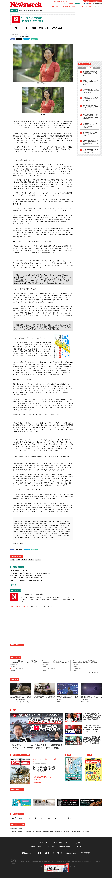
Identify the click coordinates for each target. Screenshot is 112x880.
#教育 (25, 10)
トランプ (13, 818)
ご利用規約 (32, 846)
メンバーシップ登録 (52, 842)
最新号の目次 (37, 782)
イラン (41, 818)
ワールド (47, 6)
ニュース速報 (85, 3)
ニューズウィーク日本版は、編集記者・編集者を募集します (26, 577)
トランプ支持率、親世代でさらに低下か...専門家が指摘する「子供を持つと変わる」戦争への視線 (91, 142)
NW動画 (48, 818)
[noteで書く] (34, 39)
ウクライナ (28, 818)
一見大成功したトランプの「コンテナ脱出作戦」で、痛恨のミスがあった (90, 99)
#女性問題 (30, 10)
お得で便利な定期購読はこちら (42, 777)
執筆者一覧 (77, 3)
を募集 (87, 831)
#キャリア (43, 10)
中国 (35, 818)
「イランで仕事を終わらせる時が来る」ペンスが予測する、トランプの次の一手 (90, 151)
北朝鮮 (20, 818)
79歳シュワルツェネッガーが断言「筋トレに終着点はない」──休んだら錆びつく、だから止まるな (90, 82)
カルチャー (74, 6)
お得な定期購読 (96, 1)
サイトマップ (79, 846)
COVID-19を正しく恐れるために (18, 570)
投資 (69, 818)
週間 (96, 68)
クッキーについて (41, 846)
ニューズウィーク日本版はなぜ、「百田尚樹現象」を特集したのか (27, 580)
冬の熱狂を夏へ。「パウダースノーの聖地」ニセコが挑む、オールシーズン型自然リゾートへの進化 (90, 125)
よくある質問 (77, 842)
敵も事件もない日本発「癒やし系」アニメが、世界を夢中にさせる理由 (90, 134)
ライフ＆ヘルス (83, 6)
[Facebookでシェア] (12, 39)
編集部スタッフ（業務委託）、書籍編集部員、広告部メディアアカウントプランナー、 (49, 831)
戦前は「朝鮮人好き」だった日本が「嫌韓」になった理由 (25, 575)
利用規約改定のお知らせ (16, 828)
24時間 (89, 68)
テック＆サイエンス (65, 6)
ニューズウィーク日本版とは (38, 842)
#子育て (21, 10)
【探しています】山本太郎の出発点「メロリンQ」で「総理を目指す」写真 (30, 573)
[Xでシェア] (19, 39)
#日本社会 (36, 10)
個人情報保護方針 (52, 846)
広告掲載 (61, 842)
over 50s (62, 818)
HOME (12, 606)
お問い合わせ (68, 842)
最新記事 (71, 3)
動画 (90, 3)
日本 (57, 6)
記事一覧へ (14, 585)
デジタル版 (37, 779)
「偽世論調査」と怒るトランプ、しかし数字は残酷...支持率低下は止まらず (91, 91)
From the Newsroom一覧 (22, 606)
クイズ (55, 818)
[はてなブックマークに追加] (26, 39)
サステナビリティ (98, 6)
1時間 (82, 68)
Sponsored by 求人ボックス (95, 672)
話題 (90, 6)
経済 (53, 6)
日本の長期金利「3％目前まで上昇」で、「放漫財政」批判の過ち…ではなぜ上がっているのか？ (90, 107)
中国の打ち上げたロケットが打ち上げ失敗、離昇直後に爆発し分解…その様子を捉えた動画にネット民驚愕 (90, 116)
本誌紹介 (87, 1)
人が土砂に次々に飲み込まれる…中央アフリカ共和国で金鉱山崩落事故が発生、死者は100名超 (90, 73)
